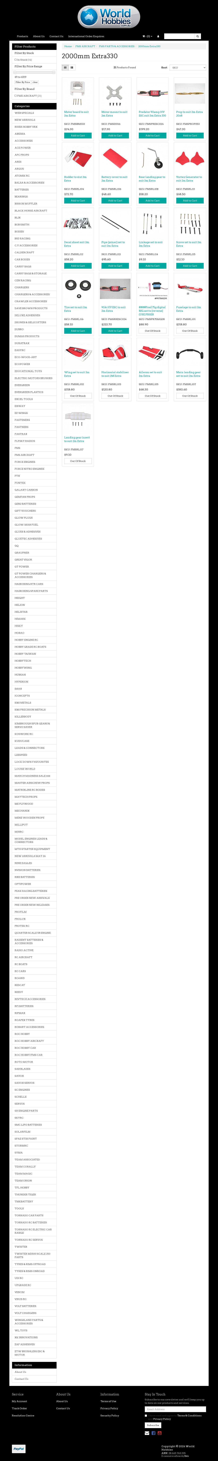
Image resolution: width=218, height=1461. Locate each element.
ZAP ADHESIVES (25, 1344)
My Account (19, 1401)
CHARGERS (22, 287)
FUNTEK (20, 482)
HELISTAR (21, 612)
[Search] (197, 36)
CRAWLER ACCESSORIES (31, 301)
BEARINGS (21, 196)
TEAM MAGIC (23, 1173)
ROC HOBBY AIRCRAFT (29, 1041)
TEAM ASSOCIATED (27, 1159)
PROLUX (20, 919)
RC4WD (20, 978)
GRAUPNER (22, 552)
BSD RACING (22, 238)
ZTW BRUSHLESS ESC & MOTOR (30, 1353)
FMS (17, 448)
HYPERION (21, 681)
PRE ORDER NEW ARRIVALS (32, 898)
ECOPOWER (22, 364)
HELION (20, 605)
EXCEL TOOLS (24, 399)
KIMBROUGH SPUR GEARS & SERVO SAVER (32, 725)
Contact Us (56, 36)
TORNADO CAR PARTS (29, 1215)
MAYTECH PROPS (26, 796)
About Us (38, 36)
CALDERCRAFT (24, 252)
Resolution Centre (23, 1415)
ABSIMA (20, 133)
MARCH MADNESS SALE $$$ (32, 776)
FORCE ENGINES (25, 462)
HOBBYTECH (23, 660)
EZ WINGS (21, 413)
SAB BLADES (22, 1069)
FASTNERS (21, 427)
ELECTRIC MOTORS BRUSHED (33, 378)
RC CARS (20, 971)
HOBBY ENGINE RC (26, 639)
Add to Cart (78, 135)
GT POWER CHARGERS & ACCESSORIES (30, 575)
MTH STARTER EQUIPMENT (32, 849)
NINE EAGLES (23, 863)
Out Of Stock (152, 330)
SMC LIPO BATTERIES (28, 1124)
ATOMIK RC (22, 175)
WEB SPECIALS (24, 113)
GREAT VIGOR (23, 559)
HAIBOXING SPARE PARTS (31, 591)
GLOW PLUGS (24, 517)
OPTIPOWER (23, 884)
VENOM (20, 1292)
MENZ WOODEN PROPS (29, 817)
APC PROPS (22, 154)
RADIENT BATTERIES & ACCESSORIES (29, 941)
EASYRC (20, 350)
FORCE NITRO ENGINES (29, 469)
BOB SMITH (22, 224)
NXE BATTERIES (25, 877)
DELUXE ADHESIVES (27, 315)
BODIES (19, 231)
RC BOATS (21, 964)
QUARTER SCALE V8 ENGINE (33, 932)
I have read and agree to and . (174, 1417)
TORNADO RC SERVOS (29, 1239)
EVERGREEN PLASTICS (29, 392)
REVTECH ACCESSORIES (30, 999)
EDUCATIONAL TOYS (28, 371)
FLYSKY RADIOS (25, 441)
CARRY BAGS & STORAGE (31, 273)
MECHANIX (22, 810)
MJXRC (19, 831)
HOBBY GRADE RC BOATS (30, 646)
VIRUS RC (21, 1299)
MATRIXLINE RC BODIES (30, 789)
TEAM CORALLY (25, 1166)
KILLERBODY (23, 716)
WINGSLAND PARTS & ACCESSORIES (29, 1322)
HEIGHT (20, 598)
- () (148, 36)
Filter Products (25, 46)
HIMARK (20, 619)
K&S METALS (23, 702)
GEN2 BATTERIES (25, 503)
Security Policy (109, 1415)
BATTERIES (22, 189)
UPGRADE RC (23, 1285)
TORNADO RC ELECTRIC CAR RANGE (33, 1231)
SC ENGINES (22, 1089)
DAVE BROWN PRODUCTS (31, 308)
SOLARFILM (22, 1131)
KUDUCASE (22, 741)
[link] (153, 1433)
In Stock (24, 59)
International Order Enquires (86, 36)
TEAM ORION (23, 1180)
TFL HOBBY (22, 1187)
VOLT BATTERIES (25, 1306)
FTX (17, 476)
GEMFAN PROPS (25, 496)
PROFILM (21, 912)
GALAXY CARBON (26, 489)
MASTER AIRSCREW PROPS (32, 782)
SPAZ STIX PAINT (26, 1138)
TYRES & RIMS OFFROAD (30, 1264)
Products (22, 36)
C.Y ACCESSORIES (26, 245)
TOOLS (19, 1208)
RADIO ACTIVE (24, 950)
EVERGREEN (22, 385)
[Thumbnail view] (65, 67)
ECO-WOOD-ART (26, 357)
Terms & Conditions (189, 1415)
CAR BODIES (22, 259)
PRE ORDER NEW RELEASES (32, 905)
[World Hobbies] (109, 15)
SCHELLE (21, 1096)
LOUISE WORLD (25, 769)
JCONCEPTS (22, 695)
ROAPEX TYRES (24, 1020)
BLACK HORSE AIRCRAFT (31, 210)
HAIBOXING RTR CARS (29, 584)
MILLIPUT (21, 824)
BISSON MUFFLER (26, 203)
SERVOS (20, 1103)
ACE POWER (23, 147)
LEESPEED (21, 755)
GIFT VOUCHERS (25, 510)
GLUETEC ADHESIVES (28, 538)
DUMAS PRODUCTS (27, 336)
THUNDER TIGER (25, 1194)
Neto (186, 1456)
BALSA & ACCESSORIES (29, 182)
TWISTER (21, 1246)
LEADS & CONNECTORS (29, 748)
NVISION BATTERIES (27, 870)
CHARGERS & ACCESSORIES (32, 294)
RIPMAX (20, 1013)
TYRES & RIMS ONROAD (30, 1271)
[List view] (71, 67)
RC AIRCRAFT (23, 957)
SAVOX (19, 1076)
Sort (164, 67)
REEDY (19, 992)
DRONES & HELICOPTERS (30, 322)
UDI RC (19, 1278)
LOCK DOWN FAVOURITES (32, 762)
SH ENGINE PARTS (26, 1110)
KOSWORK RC (24, 734)
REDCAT (20, 985)
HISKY (19, 626)
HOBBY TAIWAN (25, 653)
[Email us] (147, 1433)
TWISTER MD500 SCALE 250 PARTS (32, 1255)
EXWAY (20, 406)
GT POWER (22, 566)
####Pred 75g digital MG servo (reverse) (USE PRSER (152, 311)
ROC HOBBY (22, 1034)
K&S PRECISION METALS (30, 709)
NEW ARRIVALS (25, 120)
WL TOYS (21, 1330)
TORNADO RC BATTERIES (31, 1222)
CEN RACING (23, 280)
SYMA (19, 1152)
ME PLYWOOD (24, 803)
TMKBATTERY (24, 1201)
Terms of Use (108, 1401)
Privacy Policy (109, 1408)
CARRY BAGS (23, 266)
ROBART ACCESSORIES (29, 1027)
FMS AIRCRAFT (29, 95)
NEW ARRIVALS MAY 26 (30, 856)
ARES (18, 161)
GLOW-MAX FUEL (26, 524)
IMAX (18, 688)
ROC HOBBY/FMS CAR (29, 1055)
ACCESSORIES (24, 140)
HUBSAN (20, 674)
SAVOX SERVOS (24, 1082)
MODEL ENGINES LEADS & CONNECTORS (31, 840)
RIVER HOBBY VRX (26, 126)
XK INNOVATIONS (26, 1337)
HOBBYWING (23, 667)
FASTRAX (21, 434)
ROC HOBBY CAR (25, 1048)
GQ (17, 545)
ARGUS (19, 168)
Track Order (19, 1408)
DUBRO (19, 329)
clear (35, 82)
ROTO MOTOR (24, 1062)
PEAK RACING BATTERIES (31, 891)
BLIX (18, 217)
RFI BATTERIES (24, 1006)
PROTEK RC (22, 926)
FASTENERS (22, 420)
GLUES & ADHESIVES (28, 531)
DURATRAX (22, 343)
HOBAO (19, 632)
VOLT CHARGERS (25, 1313)
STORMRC (21, 1145)
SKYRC (19, 1117)
